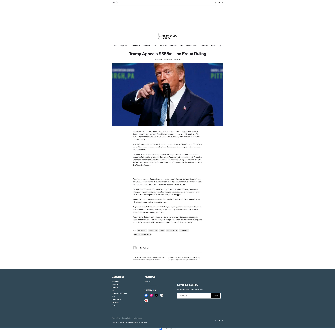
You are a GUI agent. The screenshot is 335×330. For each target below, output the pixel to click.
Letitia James (184, 230)
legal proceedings (172, 230)
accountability (142, 230)
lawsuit (162, 230)
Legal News (158, 59)
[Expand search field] (219, 45)
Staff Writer (177, 59)
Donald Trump (153, 230)
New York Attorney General (142, 234)
